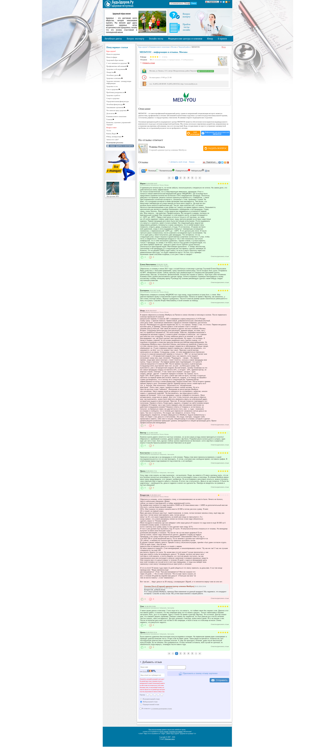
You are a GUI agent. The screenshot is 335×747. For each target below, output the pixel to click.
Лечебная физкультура (114, 104)
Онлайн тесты (156, 38)
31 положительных (160, 60)
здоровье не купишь (122, 5)
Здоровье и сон (112, 86)
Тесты (108, 131)
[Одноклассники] (226, 2)
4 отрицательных (173, 60)
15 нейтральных (187, 60)
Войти (145, 671)
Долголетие (110, 113)
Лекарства (110, 72)
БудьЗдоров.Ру (122, 2)
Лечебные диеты (113, 38)
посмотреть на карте (206, 71)
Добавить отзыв (148, 63)
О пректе (222, 38)
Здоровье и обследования (115, 69)
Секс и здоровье (112, 89)
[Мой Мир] (229, 2)
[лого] (184, 101)
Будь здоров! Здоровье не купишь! (171, 731)
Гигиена (109, 119)
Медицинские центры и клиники (185, 38)
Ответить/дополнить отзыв (220, 256)
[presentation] (143, 171)
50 (151, 60)
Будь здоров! (111, 51)
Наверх (192, 162)
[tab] (143, 171)
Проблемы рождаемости (115, 92)
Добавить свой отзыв (178, 162)
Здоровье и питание (113, 78)
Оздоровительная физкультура (117, 101)
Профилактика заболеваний (116, 66)
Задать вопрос (217, 148)
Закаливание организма (115, 107)
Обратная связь (169, 739)
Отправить (221, 680)
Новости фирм (111, 57)
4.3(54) (164, 57)
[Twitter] (223, 2)
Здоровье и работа (113, 95)
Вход (224, 47)
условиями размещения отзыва (161, 708)
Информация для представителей (217, 133)
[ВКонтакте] (221, 2)
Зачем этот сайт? (112, 140)
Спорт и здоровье (112, 98)
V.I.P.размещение (195, 133)
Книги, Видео (111, 134)
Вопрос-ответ (111, 128)
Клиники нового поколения (116, 116)
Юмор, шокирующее (114, 137)
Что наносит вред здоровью (116, 110)
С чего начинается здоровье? (117, 63)
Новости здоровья (113, 54)
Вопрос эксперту (135, 38)
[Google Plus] (228, 162)
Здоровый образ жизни (114, 60)
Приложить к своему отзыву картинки (200, 673)
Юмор (210, 38)
